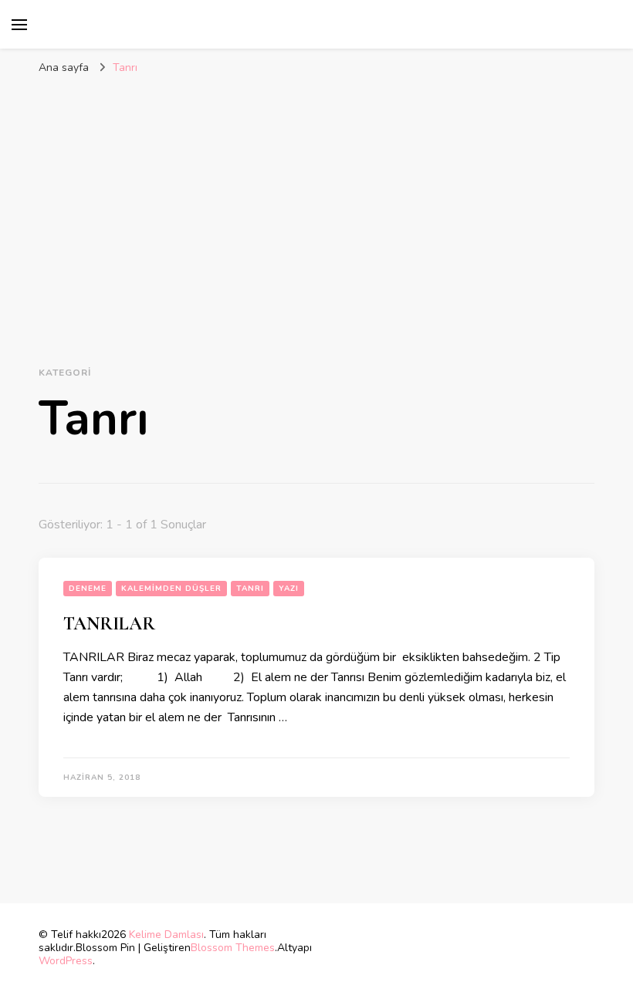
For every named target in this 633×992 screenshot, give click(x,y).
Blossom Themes (233, 947)
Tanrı (250, 588)
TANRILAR (109, 623)
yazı (289, 588)
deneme (88, 588)
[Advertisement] (316, 198)
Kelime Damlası (166, 934)
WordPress (66, 960)
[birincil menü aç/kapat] (19, 24)
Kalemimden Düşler (171, 588)
